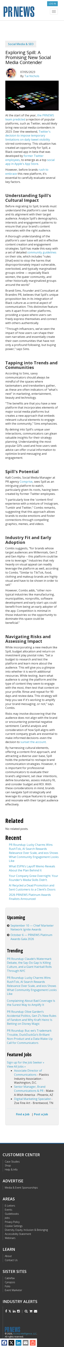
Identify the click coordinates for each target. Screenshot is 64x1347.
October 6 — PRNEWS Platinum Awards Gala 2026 (31, 937)
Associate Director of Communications (28, 1073)
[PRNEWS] (32, 11)
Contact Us (11, 1260)
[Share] (32, 1342)
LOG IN (52, 3)
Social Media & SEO (21, 44)
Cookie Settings (14, 1226)
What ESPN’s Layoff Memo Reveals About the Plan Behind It (32, 868)
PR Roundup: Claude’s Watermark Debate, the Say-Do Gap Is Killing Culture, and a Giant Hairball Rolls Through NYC (29, 965)
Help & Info (11, 1169)
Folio (7, 1286)
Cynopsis (10, 1282)
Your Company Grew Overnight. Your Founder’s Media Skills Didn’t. (33, 878)
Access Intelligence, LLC (25, 1333)
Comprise (26, 482)
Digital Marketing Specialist (32, 1099)
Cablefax (10, 1278)
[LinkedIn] (18, 1342)
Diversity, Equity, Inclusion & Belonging (26, 1230)
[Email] (25, 1342)
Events (8, 1209)
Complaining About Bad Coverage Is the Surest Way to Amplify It (31, 1003)
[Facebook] (4, 1342)
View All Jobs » (16, 1066)
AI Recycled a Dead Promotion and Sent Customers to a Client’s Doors (32, 887)
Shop (8, 1165)
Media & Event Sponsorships (21, 1187)
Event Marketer (13, 1290)
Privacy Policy (12, 1222)
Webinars (10, 1238)
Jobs (7, 1217)
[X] (11, 1342)
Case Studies (12, 1161)
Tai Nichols (31, 76)
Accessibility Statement (18, 1234)
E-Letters (10, 1205)
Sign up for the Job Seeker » (25, 1062)
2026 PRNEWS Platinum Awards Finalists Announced (30, 897)
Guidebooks (12, 1213)
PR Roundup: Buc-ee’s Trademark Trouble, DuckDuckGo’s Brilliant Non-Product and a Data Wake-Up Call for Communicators (30, 1037)
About (8, 1256)
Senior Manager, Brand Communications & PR (29, 1089)
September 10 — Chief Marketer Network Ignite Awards (32, 928)
